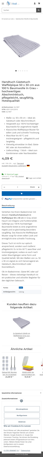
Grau (20, 287)
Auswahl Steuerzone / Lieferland (14, 166)
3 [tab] (20, 70)
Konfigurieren (22, 415)
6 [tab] (27, 70)
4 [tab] (22, 70)
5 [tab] (24, 70)
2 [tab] (18, 70)
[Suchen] (38, 10)
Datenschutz (25, 450)
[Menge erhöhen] (38, 187)
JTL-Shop (25, 454)
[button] (35, 3)
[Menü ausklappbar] (3, 2)
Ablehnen (22, 422)
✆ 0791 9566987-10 (11, 450)
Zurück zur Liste (8, 19)
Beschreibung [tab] (8, 206)
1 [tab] (16, 70)
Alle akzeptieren (22, 409)
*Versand (20, 163)
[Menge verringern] (4, 187)
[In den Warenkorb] (3, 26)
